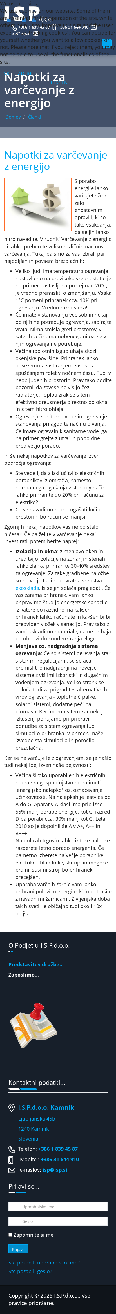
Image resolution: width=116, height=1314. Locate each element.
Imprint (58, 81)
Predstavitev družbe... (36, 964)
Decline (24, 73)
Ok (6, 73)
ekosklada (27, 587)
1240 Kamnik (28, 1128)
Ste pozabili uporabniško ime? (44, 1262)
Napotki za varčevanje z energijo (55, 160)
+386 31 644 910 (60, 1159)
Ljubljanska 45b (36, 1118)
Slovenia (23, 1138)
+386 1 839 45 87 (58, 1148)
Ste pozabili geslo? (30, 1271)
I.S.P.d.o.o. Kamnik (46, 1107)
